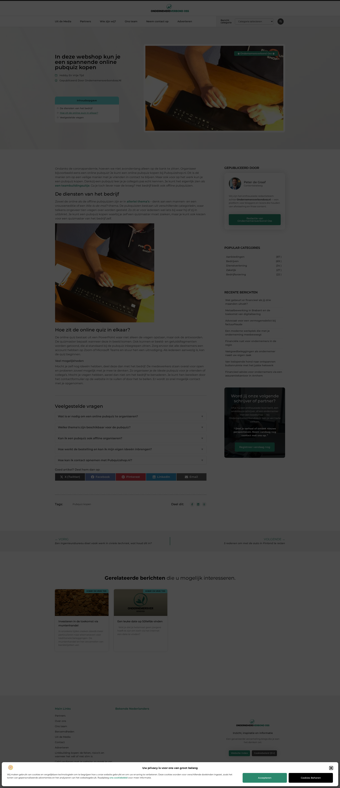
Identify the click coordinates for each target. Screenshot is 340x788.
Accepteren (264, 777)
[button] (331, 768)
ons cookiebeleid (118, 777)
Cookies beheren (311, 777)
